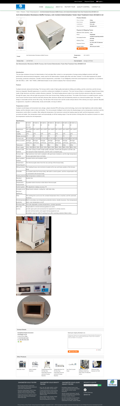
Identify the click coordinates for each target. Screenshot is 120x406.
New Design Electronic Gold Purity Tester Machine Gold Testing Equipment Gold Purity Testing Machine (27, 387)
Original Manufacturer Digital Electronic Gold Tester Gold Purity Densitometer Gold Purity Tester (27, 396)
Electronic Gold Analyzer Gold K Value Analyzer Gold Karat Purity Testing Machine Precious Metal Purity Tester (27, 392)
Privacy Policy (21, 404)
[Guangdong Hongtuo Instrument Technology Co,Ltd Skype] (18, 342)
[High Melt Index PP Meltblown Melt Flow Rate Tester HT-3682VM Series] (85, 364)
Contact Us (96, 7)
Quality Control (83, 7)
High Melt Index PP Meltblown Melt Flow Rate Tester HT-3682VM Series (84, 372)
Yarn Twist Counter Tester (71, 370)
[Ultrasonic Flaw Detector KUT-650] (97, 364)
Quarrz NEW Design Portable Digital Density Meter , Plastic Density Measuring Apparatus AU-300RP (48, 398)
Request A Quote (89, 1)
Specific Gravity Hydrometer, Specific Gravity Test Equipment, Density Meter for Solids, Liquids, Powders (71, 395)
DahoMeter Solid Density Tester (49, 383)
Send (99, 385)
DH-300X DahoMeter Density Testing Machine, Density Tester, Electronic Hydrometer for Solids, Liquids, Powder (71, 399)
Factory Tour (70, 7)
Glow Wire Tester (21, 369)
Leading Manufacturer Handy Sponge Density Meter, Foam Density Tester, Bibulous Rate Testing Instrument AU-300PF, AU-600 (49, 392)
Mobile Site (87, 394)
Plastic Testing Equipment (32, 12)
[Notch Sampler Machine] (35, 364)
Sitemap (90, 392)
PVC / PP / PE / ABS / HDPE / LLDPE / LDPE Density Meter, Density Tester (49, 388)
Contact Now (83, 48)
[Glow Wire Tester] (22, 364)
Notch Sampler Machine (32, 370)
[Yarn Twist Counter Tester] (72, 364)
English (100, 1)
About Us (59, 7)
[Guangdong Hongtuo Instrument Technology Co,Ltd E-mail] (21, 342)
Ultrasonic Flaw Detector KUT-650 (95, 370)
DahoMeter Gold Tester (27, 382)
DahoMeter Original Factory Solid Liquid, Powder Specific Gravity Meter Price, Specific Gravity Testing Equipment (71, 389)
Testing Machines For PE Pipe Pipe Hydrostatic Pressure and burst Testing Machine (47, 372)
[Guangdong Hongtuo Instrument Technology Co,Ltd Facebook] (85, 389)
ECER (100, 404)
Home (41, 7)
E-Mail (85, 392)
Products (49, 7)
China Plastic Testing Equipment (33, 404)
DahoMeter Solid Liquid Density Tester (71, 383)
